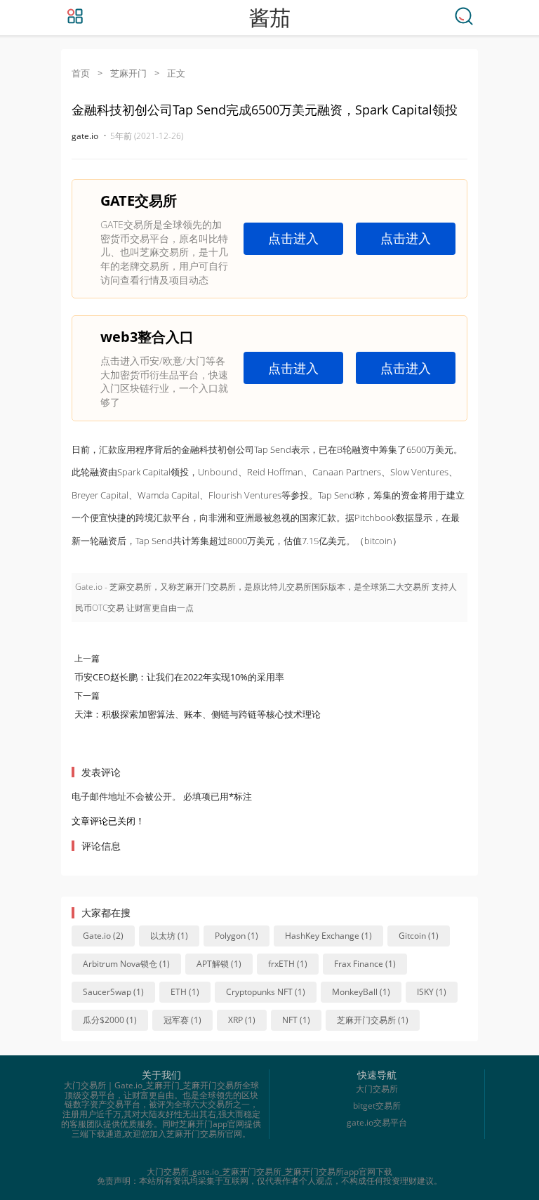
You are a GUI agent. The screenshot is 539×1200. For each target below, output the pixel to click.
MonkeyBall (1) (361, 992)
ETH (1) (185, 992)
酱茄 (269, 18)
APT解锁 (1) (219, 964)
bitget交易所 (377, 1106)
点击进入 (293, 238)
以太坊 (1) (169, 936)
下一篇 (87, 695)
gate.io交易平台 (377, 1122)
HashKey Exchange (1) (328, 936)
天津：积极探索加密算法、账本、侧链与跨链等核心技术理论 (197, 714)
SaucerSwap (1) (113, 992)
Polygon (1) (236, 936)
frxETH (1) (287, 964)
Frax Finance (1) (365, 964)
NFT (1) (296, 1020)
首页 (81, 73)
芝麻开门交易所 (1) (372, 1020)
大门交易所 (377, 1089)
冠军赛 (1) (182, 1020)
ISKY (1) (431, 992)
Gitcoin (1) (419, 936)
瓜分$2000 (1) (110, 1020)
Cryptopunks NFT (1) (265, 992)
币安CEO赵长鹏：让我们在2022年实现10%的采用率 (179, 677)
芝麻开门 (128, 73)
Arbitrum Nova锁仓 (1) (126, 964)
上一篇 (87, 658)
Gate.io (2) (103, 936)
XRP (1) (241, 1020)
